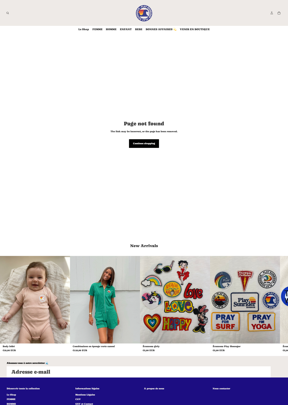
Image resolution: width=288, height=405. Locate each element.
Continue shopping (144, 143)
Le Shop (11, 394)
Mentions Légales (85, 394)
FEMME (11, 399)
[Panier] (279, 13)
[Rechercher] (7, 13)
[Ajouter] (205, 338)
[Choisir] (65, 338)
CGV (78, 399)
